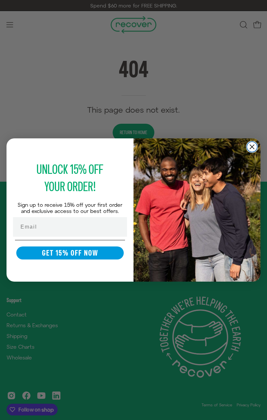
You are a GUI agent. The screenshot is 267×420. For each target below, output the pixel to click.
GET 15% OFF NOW (70, 253)
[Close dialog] (252, 147)
